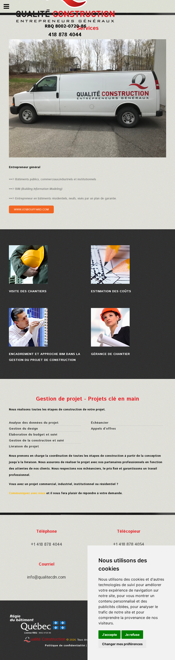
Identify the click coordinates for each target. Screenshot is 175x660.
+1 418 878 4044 (46, 545)
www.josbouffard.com (31, 209)
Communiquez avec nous (27, 493)
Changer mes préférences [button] (122, 644)
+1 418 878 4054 (128, 545)
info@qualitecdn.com (46, 577)
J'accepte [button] (109, 635)
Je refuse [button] (132, 635)
